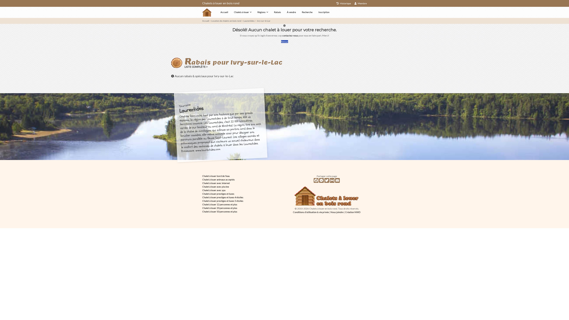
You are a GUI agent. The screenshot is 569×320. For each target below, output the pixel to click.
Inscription (323, 12)
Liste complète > (196, 66)
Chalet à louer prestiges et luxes (218, 193)
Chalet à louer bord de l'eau (216, 176)
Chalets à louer (241, 12)
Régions (261, 12)
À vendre (291, 12)
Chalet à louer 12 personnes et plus (219, 204)
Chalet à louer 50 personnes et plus (219, 211)
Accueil (224, 12)
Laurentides (249, 21)
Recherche (307, 12)
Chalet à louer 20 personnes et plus (219, 208)
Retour (284, 41)
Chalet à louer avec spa (213, 190)
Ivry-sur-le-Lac (263, 21)
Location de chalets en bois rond (226, 21)
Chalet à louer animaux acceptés (218, 179)
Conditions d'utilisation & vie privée (311, 212)
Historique (345, 3)
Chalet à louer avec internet (216, 183)
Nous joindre (336, 212)
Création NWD (353, 212)
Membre (362, 3)
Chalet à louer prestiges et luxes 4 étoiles (222, 197)
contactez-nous (290, 35)
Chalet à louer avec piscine (215, 186)
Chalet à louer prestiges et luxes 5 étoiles (222, 200)
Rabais (277, 12)
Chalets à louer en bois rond (220, 3)
